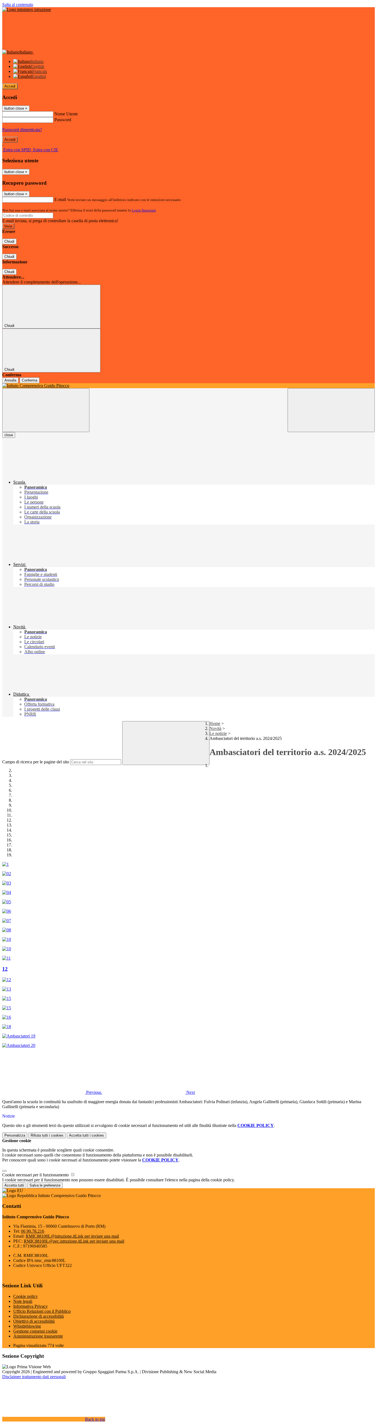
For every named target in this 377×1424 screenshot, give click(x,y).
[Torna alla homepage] (188, 385)
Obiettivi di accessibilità (34, 1321)
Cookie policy (25, 1296)
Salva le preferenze (45, 1185)
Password (62, 119)
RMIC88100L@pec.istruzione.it (74, 1241)
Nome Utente (66, 114)
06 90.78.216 (32, 1231)
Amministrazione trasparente (38, 1336)
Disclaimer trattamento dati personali (34, 1376)
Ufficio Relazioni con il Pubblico (42, 1311)
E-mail (60, 199)
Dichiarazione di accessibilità (38, 1316)
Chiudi (9, 241)
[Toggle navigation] (45, 410)
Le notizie (218, 733)
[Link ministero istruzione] (26, 9)
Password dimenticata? (22, 129)
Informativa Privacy (30, 1306)
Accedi (9, 86)
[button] (52, 1092)
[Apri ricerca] (331, 410)
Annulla (10, 380)
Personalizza (14, 1135)
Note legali (22, 1301)
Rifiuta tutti (47, 1135)
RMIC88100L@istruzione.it (72, 1236)
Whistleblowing (27, 1326)
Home (214, 723)
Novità (215, 728)
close (8, 435)
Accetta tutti (86, 1135)
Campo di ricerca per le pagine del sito (35, 761)
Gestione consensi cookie (35, 1331)
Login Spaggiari (144, 210)
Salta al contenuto (17, 4)
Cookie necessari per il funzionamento (36, 1174)
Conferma (29, 380)
